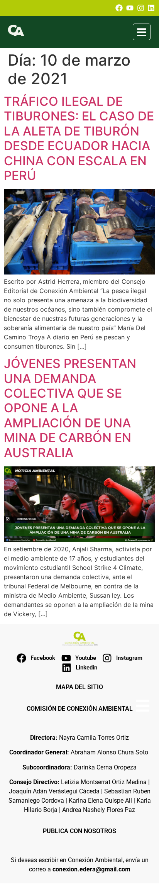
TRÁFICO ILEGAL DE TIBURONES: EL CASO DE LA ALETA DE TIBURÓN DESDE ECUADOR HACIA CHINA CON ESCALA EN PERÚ (79, 138)
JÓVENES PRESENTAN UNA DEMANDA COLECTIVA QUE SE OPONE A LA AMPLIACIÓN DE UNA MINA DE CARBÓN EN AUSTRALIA (70, 408)
